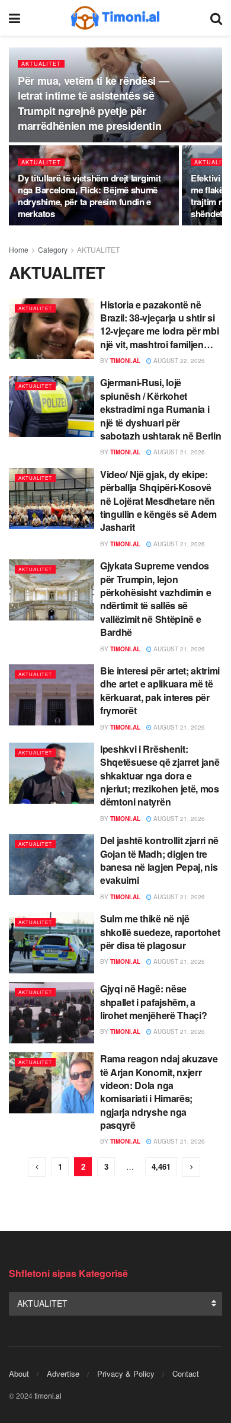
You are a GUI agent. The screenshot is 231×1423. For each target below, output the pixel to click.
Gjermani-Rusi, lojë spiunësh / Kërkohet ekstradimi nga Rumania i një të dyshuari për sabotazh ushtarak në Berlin (160, 409)
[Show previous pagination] (37, 1167)
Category (53, 249)
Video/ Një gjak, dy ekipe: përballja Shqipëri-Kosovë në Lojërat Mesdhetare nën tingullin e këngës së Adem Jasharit (158, 500)
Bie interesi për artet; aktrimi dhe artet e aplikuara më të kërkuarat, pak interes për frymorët (160, 690)
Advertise (63, 1373)
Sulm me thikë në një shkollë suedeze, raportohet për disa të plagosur (160, 932)
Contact (185, 1373)
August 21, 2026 (178, 452)
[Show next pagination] (191, 1167)
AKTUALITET (41, 64)
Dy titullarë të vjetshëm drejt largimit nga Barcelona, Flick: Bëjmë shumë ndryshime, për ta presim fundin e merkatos (89, 195)
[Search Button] (216, 18)
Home (18, 249)
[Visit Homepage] (115, 18)
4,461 (161, 1166)
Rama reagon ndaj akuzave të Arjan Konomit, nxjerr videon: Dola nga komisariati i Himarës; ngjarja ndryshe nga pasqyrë (158, 1092)
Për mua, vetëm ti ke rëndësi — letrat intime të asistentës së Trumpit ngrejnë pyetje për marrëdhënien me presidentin (93, 103)
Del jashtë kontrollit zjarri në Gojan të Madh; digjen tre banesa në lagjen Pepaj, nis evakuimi (159, 860)
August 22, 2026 (178, 360)
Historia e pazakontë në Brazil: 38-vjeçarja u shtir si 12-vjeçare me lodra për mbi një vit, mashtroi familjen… (159, 324)
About (19, 1373)
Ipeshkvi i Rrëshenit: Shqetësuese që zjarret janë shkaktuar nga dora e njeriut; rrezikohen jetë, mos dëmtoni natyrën (159, 775)
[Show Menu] (14, 18)
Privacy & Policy (126, 1373)
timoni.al (125, 360)
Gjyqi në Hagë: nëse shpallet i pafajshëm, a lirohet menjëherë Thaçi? (153, 1002)
